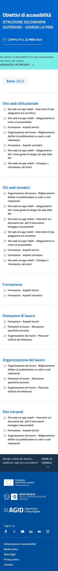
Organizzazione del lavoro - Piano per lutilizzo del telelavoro (28, 337)
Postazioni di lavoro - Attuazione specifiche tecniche (26, 328)
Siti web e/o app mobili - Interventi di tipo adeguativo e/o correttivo (31, 111)
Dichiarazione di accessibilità (20, 544)
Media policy (11, 549)
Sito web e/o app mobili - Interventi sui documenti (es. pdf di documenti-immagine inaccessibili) (29, 223)
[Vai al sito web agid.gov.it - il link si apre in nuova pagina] (22, 510)
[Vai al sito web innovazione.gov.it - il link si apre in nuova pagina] (25, 497)
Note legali (10, 554)
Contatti (8, 564)
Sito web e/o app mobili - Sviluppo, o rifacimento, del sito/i (28, 165)
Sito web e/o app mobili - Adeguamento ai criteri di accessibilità (31, 120)
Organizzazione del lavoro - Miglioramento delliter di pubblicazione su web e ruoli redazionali (31, 136)
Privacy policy (11, 559)
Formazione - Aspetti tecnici (23, 127)
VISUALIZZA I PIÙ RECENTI (14, 65)
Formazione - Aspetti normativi (25, 145)
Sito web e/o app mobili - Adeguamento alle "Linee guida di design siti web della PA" (30, 154)
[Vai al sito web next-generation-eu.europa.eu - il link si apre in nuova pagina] (19, 482)
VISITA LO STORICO (46, 461)
